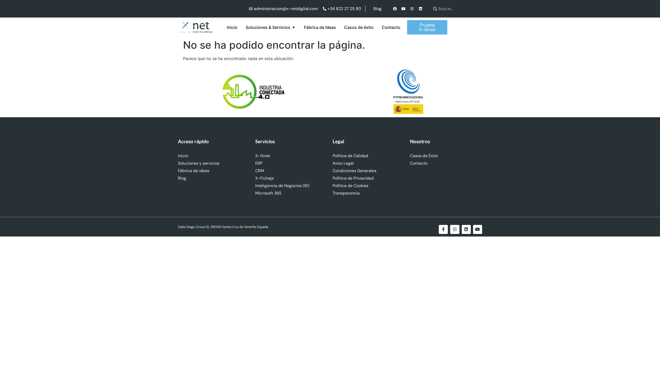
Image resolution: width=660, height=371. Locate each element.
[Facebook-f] (443, 229)
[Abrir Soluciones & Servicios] (294, 27)
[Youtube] (403, 8)
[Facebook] (395, 8)
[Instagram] (412, 8)
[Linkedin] (420, 8)
